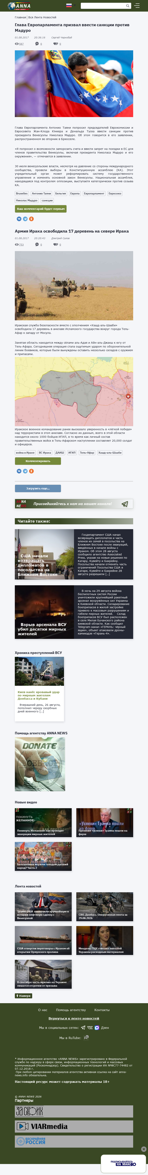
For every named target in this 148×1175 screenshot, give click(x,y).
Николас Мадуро (26, 200)
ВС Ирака (45, 452)
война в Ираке (25, 452)
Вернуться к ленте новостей (74, 1018)
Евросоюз (115, 193)
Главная (20, 17)
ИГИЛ (72, 452)
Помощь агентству (71, 1010)
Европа (75, 193)
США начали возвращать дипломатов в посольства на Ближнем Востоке (37, 565)
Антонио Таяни (41, 193)
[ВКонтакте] (19, 219)
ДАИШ (60, 452)
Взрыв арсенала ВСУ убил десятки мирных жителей (42, 629)
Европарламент (94, 193)
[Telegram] (25, 219)
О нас (42, 1010)
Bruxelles (22, 193)
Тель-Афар (87, 452)
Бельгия (60, 193)
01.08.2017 (30, 37)
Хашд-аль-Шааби (109, 452)
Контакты (102, 1010)
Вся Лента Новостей (42, 17)
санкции (47, 200)
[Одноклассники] (31, 219)
